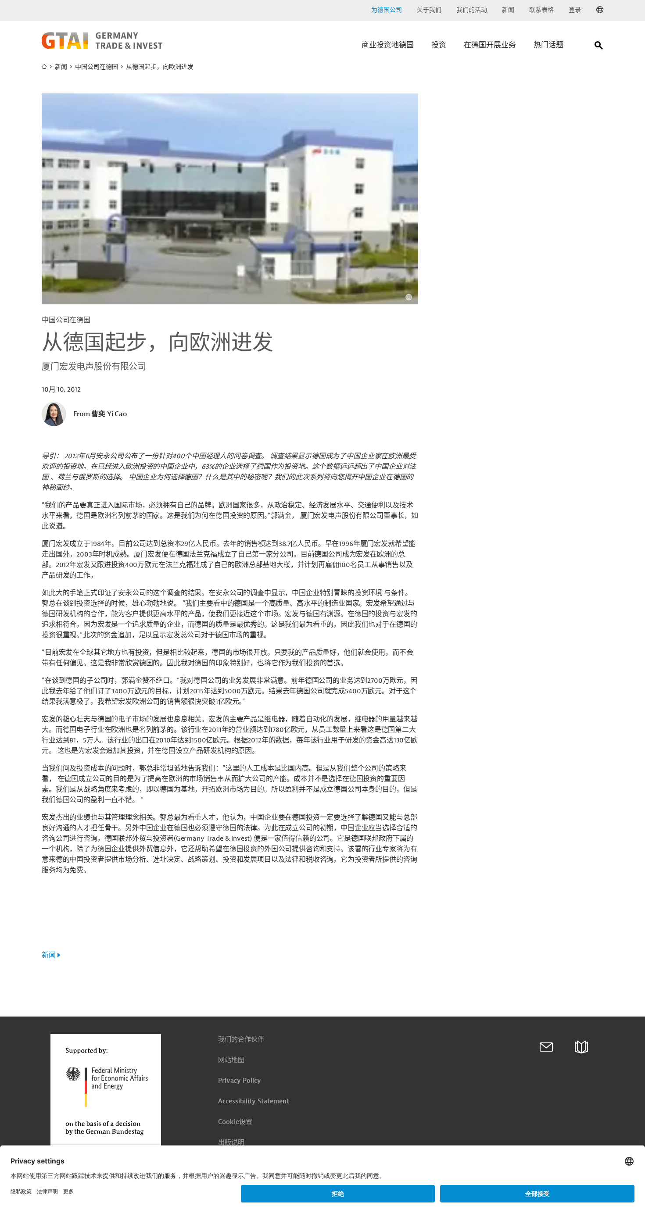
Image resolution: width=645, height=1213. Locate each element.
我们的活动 (471, 10)
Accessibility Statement (253, 1101)
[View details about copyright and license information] (409, 297)
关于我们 (429, 10)
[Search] (599, 47)
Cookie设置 (235, 1122)
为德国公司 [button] (386, 10)
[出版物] (581, 1047)
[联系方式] (546, 1047)
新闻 (508, 10)
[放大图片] (230, 198)
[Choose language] (599, 10)
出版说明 (231, 1142)
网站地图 (231, 1060)
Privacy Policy (239, 1081)
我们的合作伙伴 (241, 1039)
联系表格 (541, 10)
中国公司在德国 (96, 67)
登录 (575, 10)
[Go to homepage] (102, 47)
